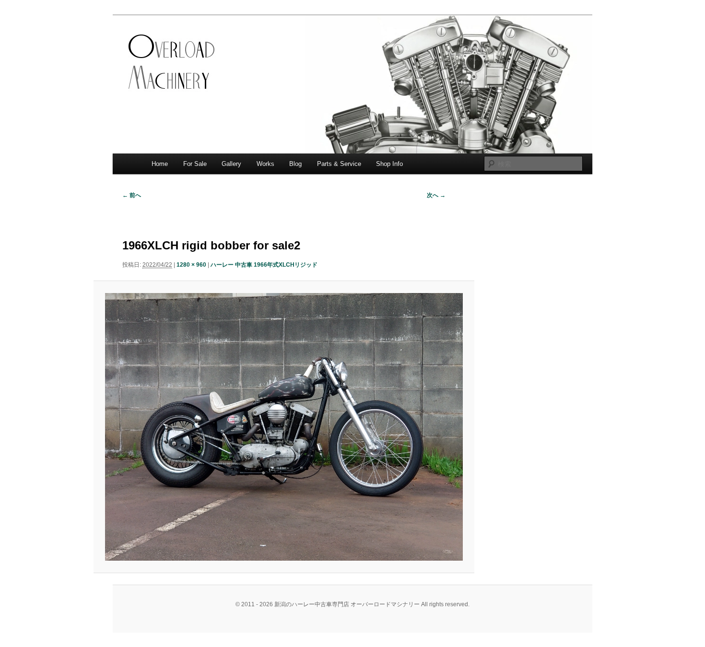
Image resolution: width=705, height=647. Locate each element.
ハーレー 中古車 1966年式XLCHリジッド (264, 264)
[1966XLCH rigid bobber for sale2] (283, 427)
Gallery (231, 163)
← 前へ (131, 195)
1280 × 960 (191, 264)
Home (160, 163)
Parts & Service (339, 163)
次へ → (436, 195)
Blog (295, 163)
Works (265, 163)
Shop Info (389, 163)
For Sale (195, 163)
